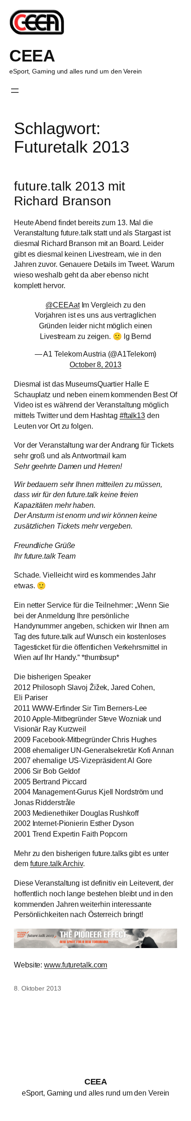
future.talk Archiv (56, 863)
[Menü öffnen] (14, 90)
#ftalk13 (132, 415)
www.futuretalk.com (75, 965)
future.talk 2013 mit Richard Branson (69, 193)
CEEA (32, 56)
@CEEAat (62, 305)
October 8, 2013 (95, 364)
